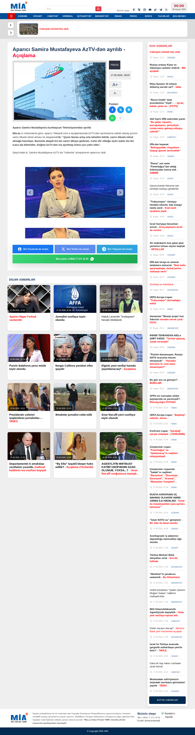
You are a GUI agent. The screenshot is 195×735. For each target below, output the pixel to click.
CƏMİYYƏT (52, 16)
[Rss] (166, 10)
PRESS (133, 16)
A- (115, 93)
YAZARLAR (163, 16)
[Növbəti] (11, 33)
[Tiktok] (155, 10)
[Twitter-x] (139, 10)
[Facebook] (134, 10)
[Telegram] (161, 10)
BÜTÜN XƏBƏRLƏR (167, 700)
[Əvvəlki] (11, 25)
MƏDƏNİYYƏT (102, 16)
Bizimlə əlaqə (123, 10)
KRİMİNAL (68, 16)
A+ (115, 84)
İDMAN (118, 16)
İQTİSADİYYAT (84, 16)
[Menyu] (11, 16)
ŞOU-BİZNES (179, 16)
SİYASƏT (37, 16)
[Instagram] (144, 10)
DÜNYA (148, 16)
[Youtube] (150, 10)
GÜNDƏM (22, 16)
